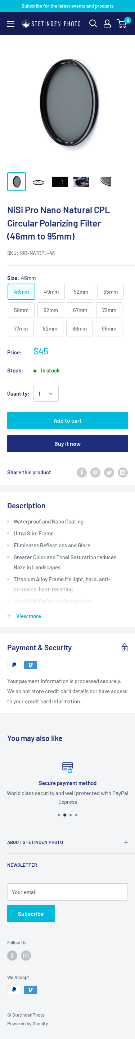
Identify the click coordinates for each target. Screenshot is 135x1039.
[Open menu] (10, 24)
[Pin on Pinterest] (95, 472)
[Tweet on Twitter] (109, 472)
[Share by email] (123, 472)
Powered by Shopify (27, 1023)
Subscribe (31, 913)
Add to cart (68, 420)
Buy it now (67, 443)
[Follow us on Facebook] (12, 955)
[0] (121, 23)
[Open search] (93, 23)
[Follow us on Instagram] (26, 955)
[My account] (107, 23)
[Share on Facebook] (82, 472)
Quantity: (18, 393)
